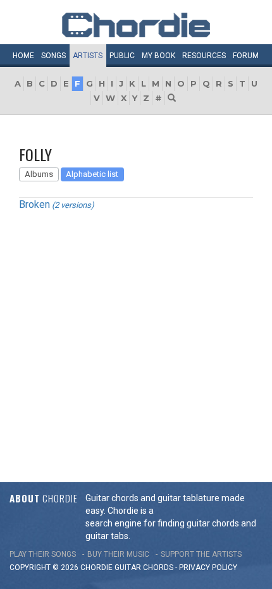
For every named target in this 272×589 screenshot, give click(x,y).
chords (158, 567)
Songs (53, 55)
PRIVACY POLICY (208, 567)
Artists (87, 55)
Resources (204, 55)
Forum (246, 55)
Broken (34, 204)
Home (23, 55)
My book (158, 55)
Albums (39, 174)
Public (122, 55)
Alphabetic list (92, 174)
